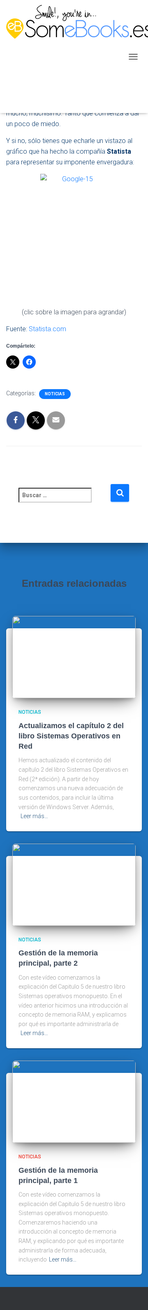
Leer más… (34, 816)
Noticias (55, 394)
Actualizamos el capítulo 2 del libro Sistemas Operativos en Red (71, 736)
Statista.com (47, 329)
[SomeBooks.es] (65, 56)
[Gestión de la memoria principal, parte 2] (74, 884)
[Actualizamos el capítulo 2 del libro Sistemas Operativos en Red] (74, 656)
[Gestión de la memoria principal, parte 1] (74, 1101)
